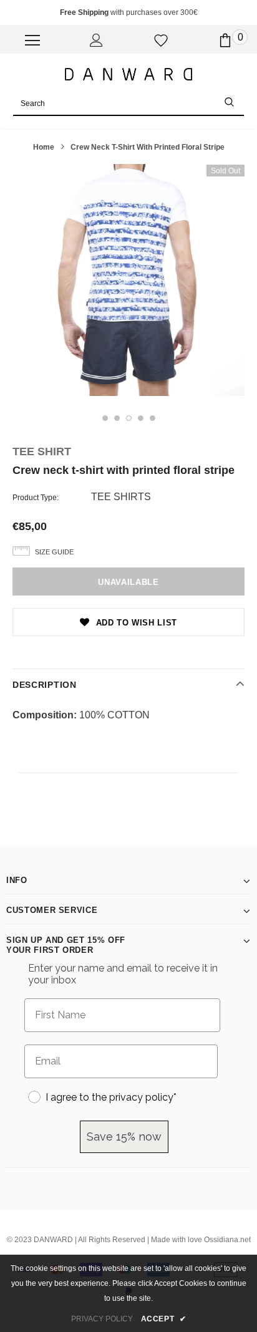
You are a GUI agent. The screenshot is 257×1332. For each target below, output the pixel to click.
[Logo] (128, 73)
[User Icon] (96, 40)
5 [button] (152, 418)
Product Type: (35, 497)
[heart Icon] (161, 40)
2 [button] (117, 418)
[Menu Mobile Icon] (32, 40)
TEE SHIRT (41, 451)
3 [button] (129, 418)
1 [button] (105, 418)
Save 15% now (124, 1136)
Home (43, 147)
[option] (128, 280)
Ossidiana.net (227, 1239)
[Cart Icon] (225, 40)
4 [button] (140, 418)
